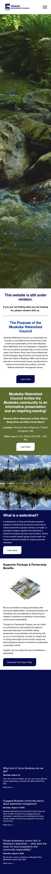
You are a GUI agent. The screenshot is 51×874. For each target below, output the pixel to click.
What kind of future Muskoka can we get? (23, 769)
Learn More (26, 446)
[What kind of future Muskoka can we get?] (25, 763)
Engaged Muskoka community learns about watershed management (23, 802)
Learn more (26, 379)
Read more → (8, 787)
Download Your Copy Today (19, 662)
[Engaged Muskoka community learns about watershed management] (25, 795)
